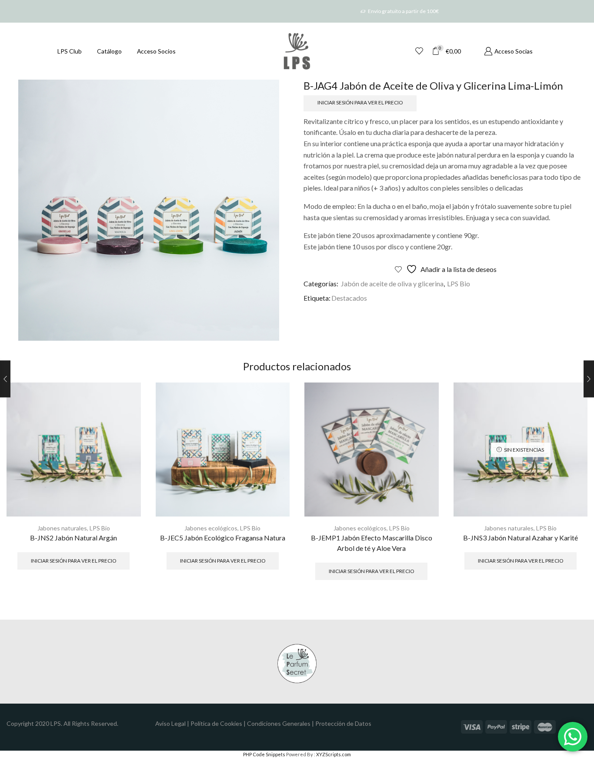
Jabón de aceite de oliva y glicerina (392, 283)
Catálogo (109, 51)
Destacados (349, 298)
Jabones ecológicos (210, 528)
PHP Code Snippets (264, 754)
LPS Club (69, 51)
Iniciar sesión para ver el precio (360, 102)
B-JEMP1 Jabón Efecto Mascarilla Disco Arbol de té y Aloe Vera (371, 542)
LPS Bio (458, 283)
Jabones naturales (62, 528)
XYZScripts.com (333, 754)
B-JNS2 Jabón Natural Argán (73, 537)
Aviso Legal (170, 723)
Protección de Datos (343, 723)
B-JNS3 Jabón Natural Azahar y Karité (520, 537)
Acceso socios (156, 51)
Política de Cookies (216, 723)
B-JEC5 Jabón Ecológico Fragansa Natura (222, 537)
